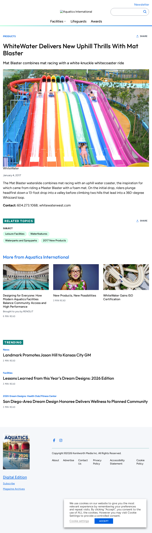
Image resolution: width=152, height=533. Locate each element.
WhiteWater (11, 168)
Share (143, 36)
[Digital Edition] (16, 467)
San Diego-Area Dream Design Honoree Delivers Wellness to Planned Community (75, 401)
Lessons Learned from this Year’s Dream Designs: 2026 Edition (58, 378)
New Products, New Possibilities (74, 295)
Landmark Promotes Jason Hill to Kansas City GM (47, 355)
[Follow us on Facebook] (54, 440)
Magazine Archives (14, 488)
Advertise (68, 460)
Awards (96, 21)
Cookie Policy (140, 462)
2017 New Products (54, 240)
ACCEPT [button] (103, 521)
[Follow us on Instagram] (61, 440)
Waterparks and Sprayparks (21, 240)
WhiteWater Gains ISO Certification (118, 297)
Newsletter (141, 4)
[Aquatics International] (76, 11)
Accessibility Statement (117, 462)
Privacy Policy (97, 462)
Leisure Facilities (14, 233)
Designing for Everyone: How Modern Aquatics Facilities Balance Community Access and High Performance (24, 301)
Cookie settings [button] (79, 521)
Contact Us (83, 462)
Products (9, 36)
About (55, 460)
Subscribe (9, 483)
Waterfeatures (38, 233)
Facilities (56, 21)
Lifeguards (78, 21)
